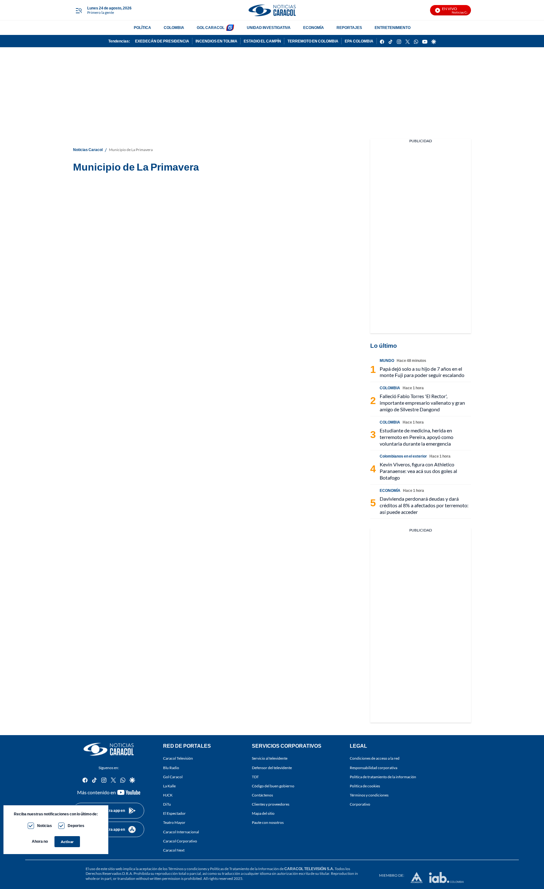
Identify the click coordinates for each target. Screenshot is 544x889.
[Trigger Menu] (78, 10)
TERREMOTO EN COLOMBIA (312, 41)
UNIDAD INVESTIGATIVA (269, 27)
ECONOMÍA (313, 27)
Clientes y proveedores (270, 804)
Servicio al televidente (269, 758)
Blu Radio (171, 767)
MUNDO (387, 360)
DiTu (167, 804)
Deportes (76, 825)
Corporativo (360, 804)
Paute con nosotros (268, 822)
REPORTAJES (349, 27)
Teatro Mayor (174, 822)
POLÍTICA (142, 27)
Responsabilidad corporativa (373, 767)
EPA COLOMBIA (359, 41)
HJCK (168, 795)
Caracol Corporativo (180, 841)
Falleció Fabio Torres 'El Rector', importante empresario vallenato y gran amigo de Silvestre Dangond (422, 402)
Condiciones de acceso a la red (375, 758)
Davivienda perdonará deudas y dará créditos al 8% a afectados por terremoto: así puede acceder (424, 505)
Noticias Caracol (88, 149)
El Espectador (174, 813)
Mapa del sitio (263, 813)
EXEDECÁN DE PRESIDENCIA (162, 41)
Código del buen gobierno (273, 786)
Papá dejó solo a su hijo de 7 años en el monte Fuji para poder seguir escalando (422, 372)
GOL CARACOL (210, 27)
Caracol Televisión (178, 758)
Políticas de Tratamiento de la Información (244, 868)
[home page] (272, 10)
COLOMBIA (174, 27)
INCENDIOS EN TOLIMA (216, 41)
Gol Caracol (173, 776)
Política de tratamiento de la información (383, 776)
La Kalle (169, 786)
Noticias (44, 825)
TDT (255, 776)
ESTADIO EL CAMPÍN (262, 41)
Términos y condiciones (369, 795)
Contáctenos (262, 795)
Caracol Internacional (181, 831)
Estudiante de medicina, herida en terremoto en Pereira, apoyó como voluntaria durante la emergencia (416, 437)
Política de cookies (365, 786)
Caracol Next (173, 850)
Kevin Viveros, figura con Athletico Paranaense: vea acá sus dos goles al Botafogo (418, 471)
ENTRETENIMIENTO (393, 27)
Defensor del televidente (272, 767)
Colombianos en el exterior (403, 456)
